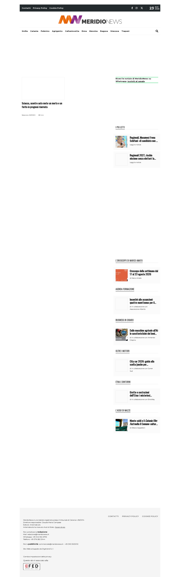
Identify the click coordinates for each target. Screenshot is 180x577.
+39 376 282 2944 (38, 539)
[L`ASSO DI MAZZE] (123, 407)
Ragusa (104, 31)
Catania (34, 31)
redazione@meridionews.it (38, 534)
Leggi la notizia (135, 145)
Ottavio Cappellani (138, 428)
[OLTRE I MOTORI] (123, 348)
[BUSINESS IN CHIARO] (125, 317)
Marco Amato (136, 278)
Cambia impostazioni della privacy (37, 556)
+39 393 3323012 (71, 544)
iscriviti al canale (136, 81)
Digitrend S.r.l (47, 549)
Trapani (125, 31)
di (131, 278)
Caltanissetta (72, 31)
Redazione (25, 115)
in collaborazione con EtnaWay (143, 399)
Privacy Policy (40, 8)
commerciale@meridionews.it (51, 544)
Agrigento (57, 31)
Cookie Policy (56, 8)
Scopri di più (60, 527)
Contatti (26, 8)
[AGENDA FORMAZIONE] (125, 286)
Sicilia (25, 31)
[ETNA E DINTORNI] (123, 379)
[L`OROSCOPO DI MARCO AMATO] (129, 257)
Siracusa (114, 31)
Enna (84, 31)
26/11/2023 (32, 115)
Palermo (45, 31)
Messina (93, 31)
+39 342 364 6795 (40, 537)
